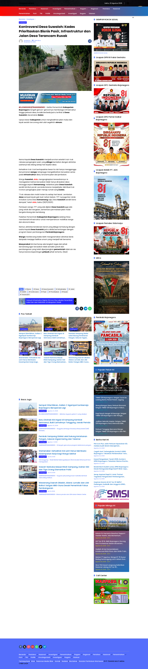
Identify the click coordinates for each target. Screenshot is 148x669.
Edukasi (76, 657)
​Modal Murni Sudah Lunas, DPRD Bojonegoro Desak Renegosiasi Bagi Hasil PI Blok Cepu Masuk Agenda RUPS (111, 468)
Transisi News (26, 3)
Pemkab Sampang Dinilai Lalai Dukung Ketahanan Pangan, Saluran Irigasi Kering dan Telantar (78, 336)
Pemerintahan (65, 654)
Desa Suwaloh (48, 289)
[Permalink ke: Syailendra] (21, 41)
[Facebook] (77, 308)
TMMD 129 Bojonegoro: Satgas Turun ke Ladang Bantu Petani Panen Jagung (111, 399)
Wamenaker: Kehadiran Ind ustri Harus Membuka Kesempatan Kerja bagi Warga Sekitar (29, 360)
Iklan (33, 661)
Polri (20, 657)
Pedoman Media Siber (44, 661)
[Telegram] (85, 308)
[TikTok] (40, 646)
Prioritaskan (55, 292)
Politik (33, 657)
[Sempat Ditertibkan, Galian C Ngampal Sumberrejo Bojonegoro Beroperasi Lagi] (30, 324)
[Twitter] (81, 308)
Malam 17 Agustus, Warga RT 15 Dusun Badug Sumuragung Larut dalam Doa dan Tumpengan (111, 558)
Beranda (22, 654)
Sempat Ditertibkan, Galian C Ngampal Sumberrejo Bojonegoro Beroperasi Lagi (30, 336)
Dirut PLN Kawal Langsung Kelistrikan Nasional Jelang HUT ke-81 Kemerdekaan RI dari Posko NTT (110, 566)
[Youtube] (32, 646)
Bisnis (29, 289)
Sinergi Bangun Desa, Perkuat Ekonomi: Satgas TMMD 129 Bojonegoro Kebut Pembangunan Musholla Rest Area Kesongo (111, 407)
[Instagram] (28, 646)
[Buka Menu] (128, 3)
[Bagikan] (90, 41)
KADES (24, 292)
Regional (86, 654)
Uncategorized (44, 657)
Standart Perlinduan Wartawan (91, 661)
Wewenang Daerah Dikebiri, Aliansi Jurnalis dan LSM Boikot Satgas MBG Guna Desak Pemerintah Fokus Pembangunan (79, 360)
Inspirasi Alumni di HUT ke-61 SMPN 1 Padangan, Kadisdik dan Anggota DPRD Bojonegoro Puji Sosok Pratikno (109, 483)
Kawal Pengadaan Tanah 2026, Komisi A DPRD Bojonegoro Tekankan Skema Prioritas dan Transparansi (111, 460)
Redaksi (65, 661)
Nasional (42, 654)
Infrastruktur (62, 289)
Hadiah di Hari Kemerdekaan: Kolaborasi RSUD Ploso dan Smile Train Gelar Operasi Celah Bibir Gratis (111, 550)
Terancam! (26, 295)
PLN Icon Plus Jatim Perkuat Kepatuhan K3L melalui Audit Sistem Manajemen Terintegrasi (111, 445)
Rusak (65, 292)
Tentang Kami (24, 661)
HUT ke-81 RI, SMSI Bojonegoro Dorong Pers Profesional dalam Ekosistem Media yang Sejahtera (111, 542)
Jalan (72, 289)
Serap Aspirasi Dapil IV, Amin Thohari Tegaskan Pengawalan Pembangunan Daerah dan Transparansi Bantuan (109, 475)
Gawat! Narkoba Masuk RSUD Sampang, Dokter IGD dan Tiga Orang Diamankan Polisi (55, 360)
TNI (26, 657)
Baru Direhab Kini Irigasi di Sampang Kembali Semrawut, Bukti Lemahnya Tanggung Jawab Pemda (54, 336)
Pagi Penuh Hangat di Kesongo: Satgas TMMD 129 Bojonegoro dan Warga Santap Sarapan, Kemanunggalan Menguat (111, 414)
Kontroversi (35, 292)
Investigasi (22, 22)
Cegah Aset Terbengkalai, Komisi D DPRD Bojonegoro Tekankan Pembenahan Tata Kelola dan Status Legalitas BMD (110, 452)
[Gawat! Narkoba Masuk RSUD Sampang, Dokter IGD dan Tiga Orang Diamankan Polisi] (55, 348)
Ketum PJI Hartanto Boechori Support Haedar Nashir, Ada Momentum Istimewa (110, 534)
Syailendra (27, 40)
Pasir (44, 292)
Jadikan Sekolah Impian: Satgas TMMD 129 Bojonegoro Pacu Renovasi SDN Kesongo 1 (111, 422)
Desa (37, 289)
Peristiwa (32, 654)
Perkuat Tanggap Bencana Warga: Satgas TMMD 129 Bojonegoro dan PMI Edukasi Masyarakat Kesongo (111, 430)
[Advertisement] (47, 141)
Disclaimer (73, 661)
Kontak (57, 661)
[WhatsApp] (90, 308)
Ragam (77, 654)
